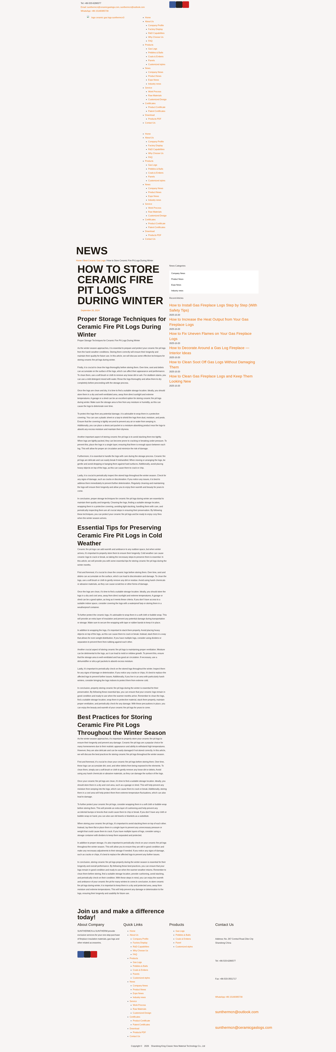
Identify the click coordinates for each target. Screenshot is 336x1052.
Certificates (150, 103)
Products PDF (154, 119)
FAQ (150, 41)
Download (150, 115)
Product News (154, 76)
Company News (155, 72)
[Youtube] (185, 4)
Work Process (154, 91)
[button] (199, 130)
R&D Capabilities (156, 33)
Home (148, 17)
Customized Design (157, 99)
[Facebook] (172, 4)
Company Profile (156, 25)
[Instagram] (179, 4)
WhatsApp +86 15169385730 (229, 997)
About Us (149, 21)
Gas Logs (152, 49)
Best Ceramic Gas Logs (94, 260)
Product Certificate (156, 107)
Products (149, 45)
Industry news (154, 84)
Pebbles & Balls (155, 52)
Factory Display (155, 29)
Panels (151, 60)
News (147, 68)
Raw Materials (155, 95)
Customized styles (156, 64)
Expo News (153, 80)
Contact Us (150, 123)
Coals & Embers (155, 56)
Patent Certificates (156, 111)
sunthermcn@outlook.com (236, 1012)
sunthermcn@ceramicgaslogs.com (243, 1027)
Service (148, 88)
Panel (178, 943)
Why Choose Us (155, 37)
